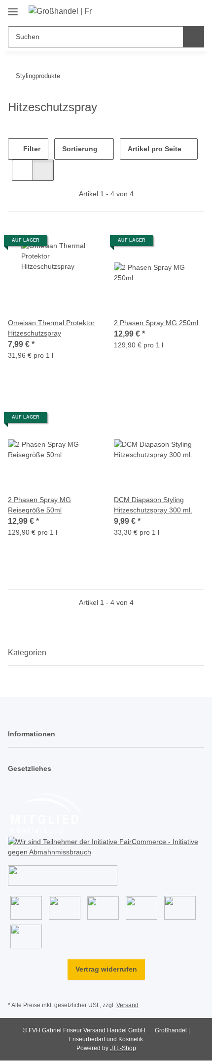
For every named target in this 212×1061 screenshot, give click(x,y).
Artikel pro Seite (154, 149)
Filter (30, 149)
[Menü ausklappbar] (13, 8)
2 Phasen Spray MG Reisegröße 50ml (39, 505)
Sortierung (80, 149)
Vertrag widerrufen (106, 969)
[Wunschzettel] (180, 11)
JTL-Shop (123, 1048)
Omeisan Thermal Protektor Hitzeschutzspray (51, 328)
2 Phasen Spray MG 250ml (156, 323)
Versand (127, 1005)
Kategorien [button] (27, 652)
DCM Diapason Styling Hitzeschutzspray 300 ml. (153, 505)
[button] (165, 11)
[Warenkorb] (195, 11)
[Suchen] (193, 36)
